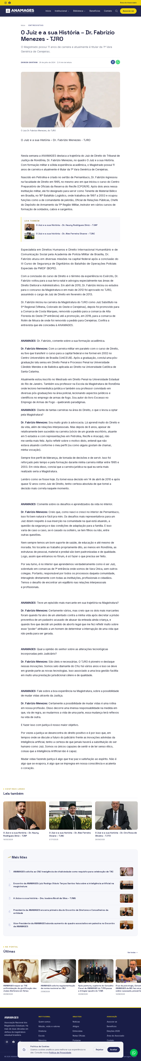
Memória (42, 1040)
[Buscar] (116, 11)
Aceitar (113, 1049)
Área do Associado (128, 3)
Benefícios (95, 11)
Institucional (61, 11)
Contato (108, 11)
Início (48, 11)
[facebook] (113, 62)
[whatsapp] (118, 62)
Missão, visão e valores (49, 1026)
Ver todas (131, 952)
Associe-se (128, 11)
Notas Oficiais (79, 1036)
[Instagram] (5, 3)
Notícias (76, 1021)
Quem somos (44, 1021)
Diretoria (42, 1031)
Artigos (76, 1026)
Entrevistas (36, 25)
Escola (41, 1036)
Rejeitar (99, 1049)
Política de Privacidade (60, 1052)
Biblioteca (78, 11)
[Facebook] (9, 3)
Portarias (77, 1040)
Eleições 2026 (113, 1031)
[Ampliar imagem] (70, 99)
